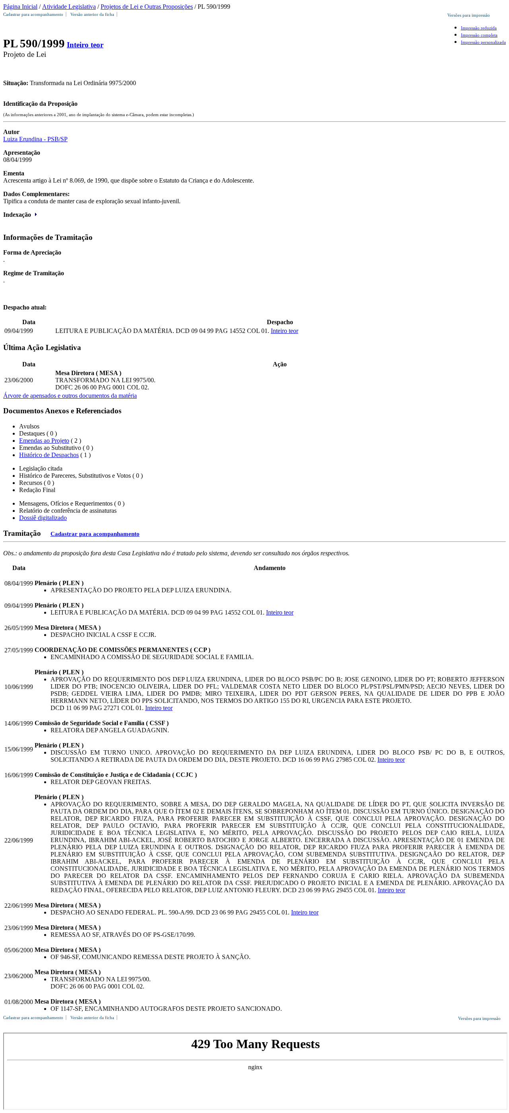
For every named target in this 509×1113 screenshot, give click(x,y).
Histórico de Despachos (49, 454)
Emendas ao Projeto (44, 440)
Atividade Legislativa (69, 6)
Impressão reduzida (479, 27)
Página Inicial (20, 6)
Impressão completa (479, 35)
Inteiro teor (85, 45)
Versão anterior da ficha (92, 14)
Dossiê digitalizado (43, 517)
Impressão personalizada (483, 42)
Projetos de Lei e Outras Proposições (147, 6)
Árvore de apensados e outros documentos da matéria (70, 395)
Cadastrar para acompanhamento (34, 14)
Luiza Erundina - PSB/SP (35, 139)
